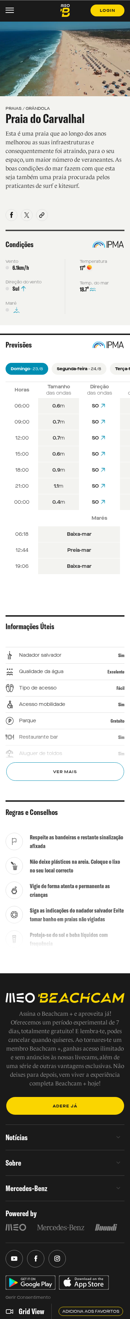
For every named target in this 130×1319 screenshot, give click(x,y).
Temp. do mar (94, 283)
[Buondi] (106, 1227)
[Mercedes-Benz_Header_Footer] (61, 1227)
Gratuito (117, 721)
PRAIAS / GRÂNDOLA (28, 108)
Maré (11, 303)
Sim (121, 655)
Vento (12, 261)
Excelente (115, 672)
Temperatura (93, 261)
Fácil (120, 688)
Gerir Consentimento (28, 1297)
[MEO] (16, 1227)
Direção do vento (24, 282)
